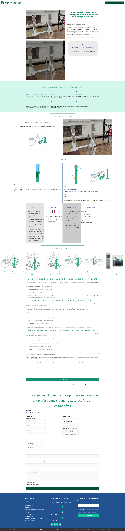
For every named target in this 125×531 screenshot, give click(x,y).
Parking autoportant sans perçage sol (33, 518)
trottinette (107, 199)
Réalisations (71, 2)
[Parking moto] (34, 447)
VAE (91, 34)
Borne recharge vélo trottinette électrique (34, 509)
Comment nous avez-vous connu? (70, 428)
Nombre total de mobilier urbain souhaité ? (35, 452)
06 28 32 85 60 (54, 514)
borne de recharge (39, 96)
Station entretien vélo (30, 511)
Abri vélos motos (28, 502)
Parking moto (28, 507)
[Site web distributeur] (70, 431)
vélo (28, 126)
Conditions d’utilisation (108, 529)
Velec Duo (72, 327)
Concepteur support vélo (55, 2)
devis (40, 357)
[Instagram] (57, 524)
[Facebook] (52, 524)
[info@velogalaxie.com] (62, 518)
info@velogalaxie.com (56, 520)
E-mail (79, 503)
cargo (58, 327)
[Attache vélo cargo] (34, 444)
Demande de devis (114, 2)
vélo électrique (51, 283)
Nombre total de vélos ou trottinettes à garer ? (36, 461)
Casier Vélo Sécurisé (29, 512)
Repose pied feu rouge (30, 514)
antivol (61, 96)
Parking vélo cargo (29, 516)
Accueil (38, 362)
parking (27, 97)
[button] (28, 24)
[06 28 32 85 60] (62, 512)
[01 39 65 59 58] (62, 507)
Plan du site (59, 529)
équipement (47, 343)
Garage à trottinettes (29, 505)
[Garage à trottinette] (34, 446)
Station (49, 216)
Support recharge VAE (56, 362)
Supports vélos (28, 503)
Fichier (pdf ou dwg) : (30, 482)
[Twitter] (55, 524)
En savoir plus (82, 51)
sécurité (76, 31)
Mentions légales (13, 529)
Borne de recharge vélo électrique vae (46, 362)
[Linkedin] (60, 524)
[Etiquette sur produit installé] (70, 434)
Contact (97, 2)
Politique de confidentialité (37, 529)
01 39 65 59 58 (54, 509)
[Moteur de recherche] (70, 430)
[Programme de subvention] (70, 433)
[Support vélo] (34, 443)
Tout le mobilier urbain (30, 520)
